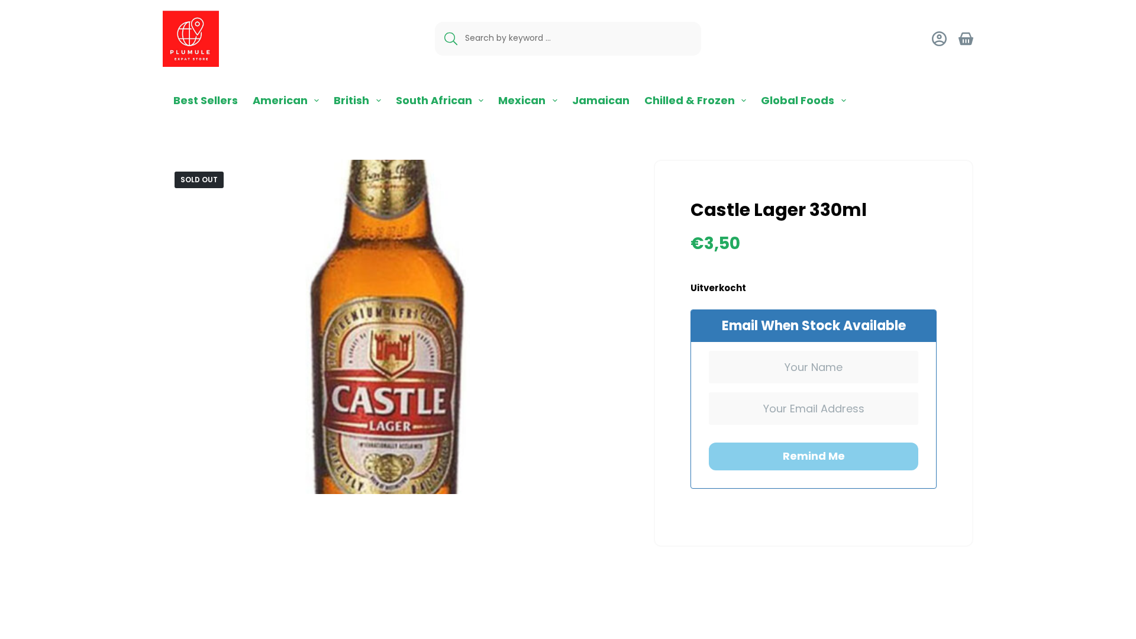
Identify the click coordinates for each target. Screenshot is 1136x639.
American (280, 100)
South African (434, 100)
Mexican (522, 100)
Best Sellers (205, 100)
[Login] (939, 38)
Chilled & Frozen (689, 100)
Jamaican (601, 100)
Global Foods (797, 100)
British (351, 100)
